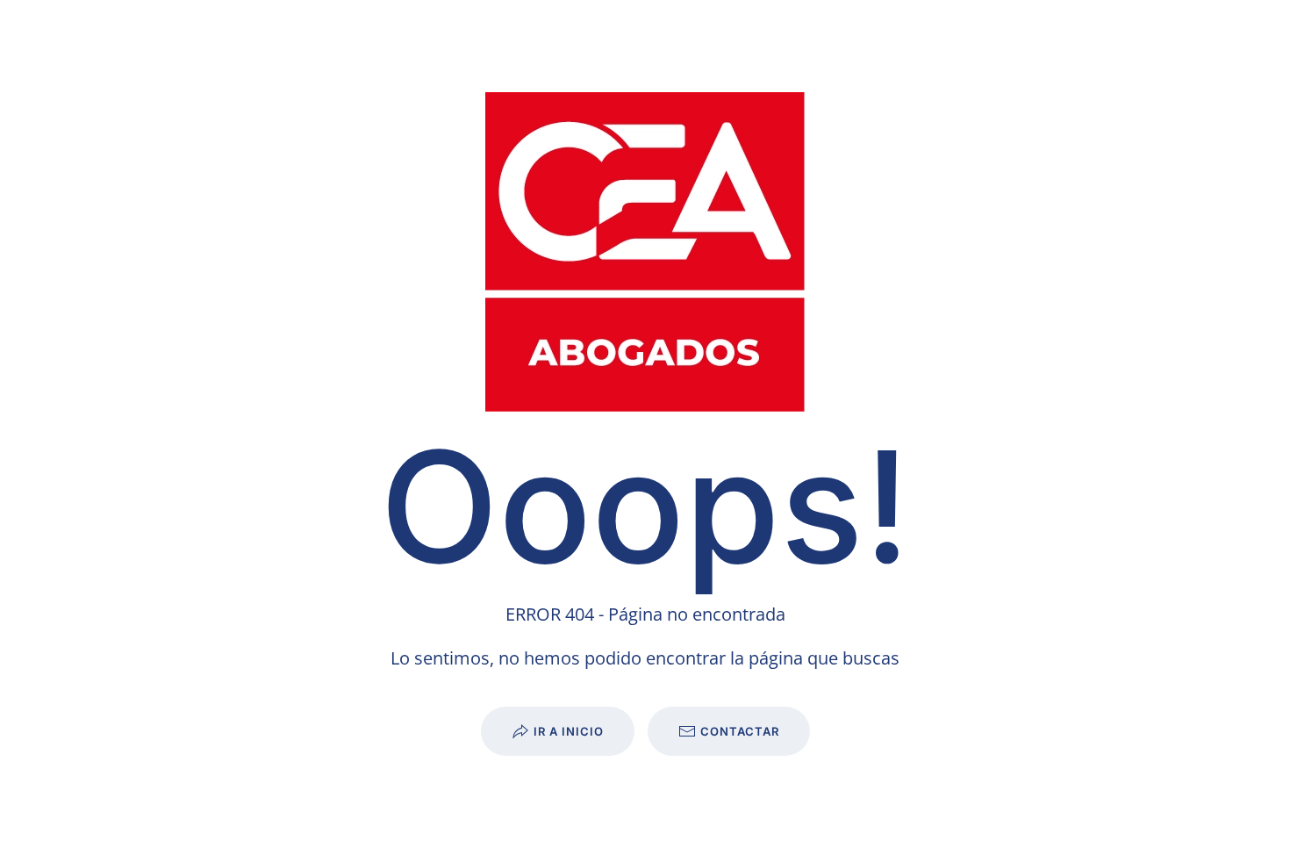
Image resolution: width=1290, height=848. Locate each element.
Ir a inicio (569, 731)
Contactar (739, 731)
